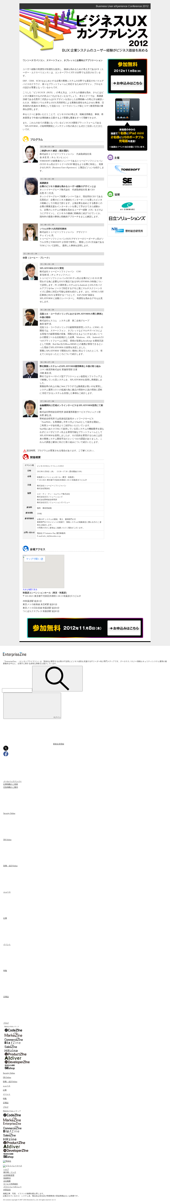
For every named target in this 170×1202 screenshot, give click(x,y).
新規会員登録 (58, 744)
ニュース (7, 892)
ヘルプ (6, 1169)
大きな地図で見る (30, 589)
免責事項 (7, 1178)
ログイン (57, 717)
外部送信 (7, 1190)
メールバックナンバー (12, 781)
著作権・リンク (9, 1172)
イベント (7, 944)
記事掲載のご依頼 (10, 784)
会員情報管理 (8, 1175)
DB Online (7, 840)
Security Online (9, 813)
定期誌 (6, 997)
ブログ (6, 1023)
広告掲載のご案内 (10, 787)
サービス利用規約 (10, 1184)
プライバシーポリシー (12, 1187)
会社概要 (7, 1181)
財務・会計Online (10, 866)
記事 (5, 918)
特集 (5, 971)
